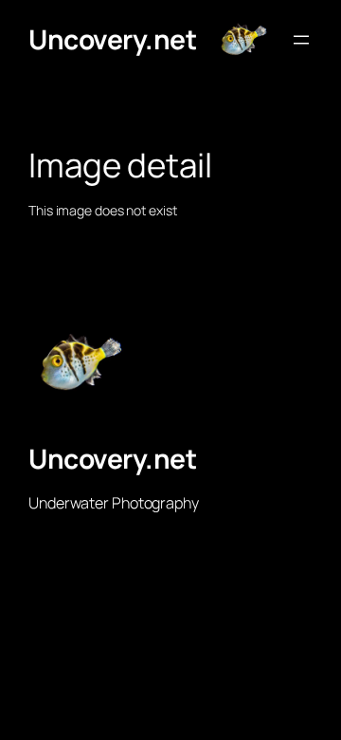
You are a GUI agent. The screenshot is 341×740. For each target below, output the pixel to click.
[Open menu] (301, 39)
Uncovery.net (112, 39)
